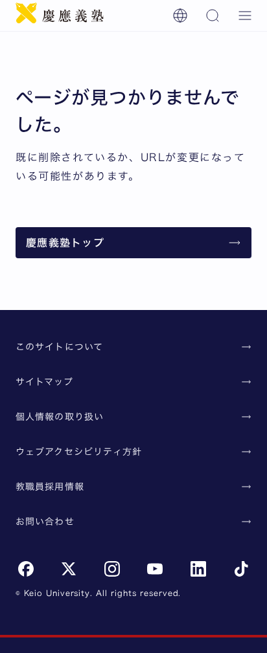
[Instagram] (112, 568)
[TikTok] (241, 568)
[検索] (212, 15)
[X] (68, 568)
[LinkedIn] (198, 568)
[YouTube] (154, 568)
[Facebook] (25, 568)
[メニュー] (245, 15)
